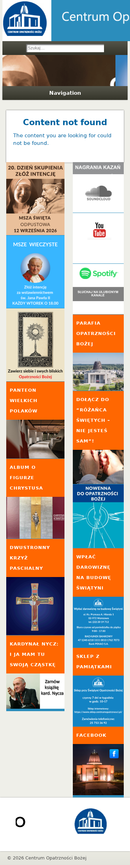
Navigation (65, 93)
